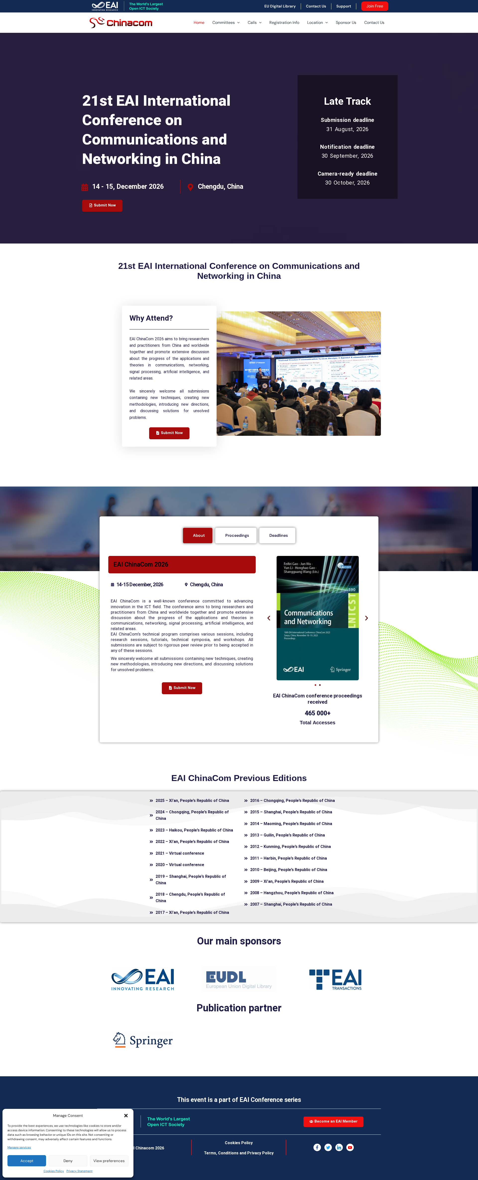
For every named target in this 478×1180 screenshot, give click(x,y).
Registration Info (284, 22)
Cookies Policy (54, 1171)
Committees (223, 22)
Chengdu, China (220, 187)
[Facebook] (317, 1147)
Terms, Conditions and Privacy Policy (239, 1153)
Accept (26, 1160)
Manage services (19, 1147)
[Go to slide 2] (320, 685)
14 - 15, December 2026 (128, 187)
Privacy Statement (79, 1171)
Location (315, 22)
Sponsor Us (346, 22)
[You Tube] (350, 1147)
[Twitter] (328, 1147)
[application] (237, 23)
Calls (252, 22)
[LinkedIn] (339, 1147)
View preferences (109, 1160)
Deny (67, 1160)
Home (199, 22)
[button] (125, 1115)
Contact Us (374, 22)
